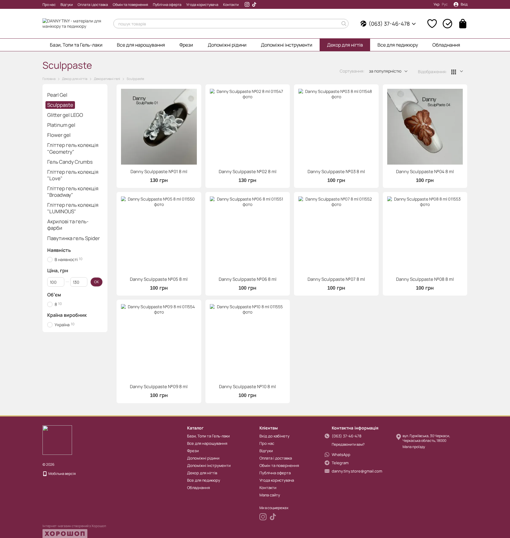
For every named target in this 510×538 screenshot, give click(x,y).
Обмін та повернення (130, 4)
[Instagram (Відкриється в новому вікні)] (247, 4)
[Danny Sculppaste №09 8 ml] (159, 342)
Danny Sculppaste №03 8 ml (336, 171)
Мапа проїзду (414, 446)
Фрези (186, 45)
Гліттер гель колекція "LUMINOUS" (72, 208)
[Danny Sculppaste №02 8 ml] (248, 127)
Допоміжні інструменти (286, 45)
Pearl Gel (57, 94)
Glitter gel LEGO (65, 114)
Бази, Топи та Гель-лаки (76, 45)
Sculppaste (60, 104)
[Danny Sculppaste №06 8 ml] (248, 234)
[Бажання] (432, 23)
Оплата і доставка (93, 4)
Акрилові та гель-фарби (68, 224)
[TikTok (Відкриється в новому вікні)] (254, 4)
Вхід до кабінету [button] (274, 436)
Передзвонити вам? (348, 444)
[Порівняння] (447, 23)
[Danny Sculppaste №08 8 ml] (425, 234)
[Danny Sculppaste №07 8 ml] (336, 234)
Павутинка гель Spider (73, 238)
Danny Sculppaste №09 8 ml (159, 386)
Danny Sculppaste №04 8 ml (425, 171)
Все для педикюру (397, 45)
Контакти (231, 4)
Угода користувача (202, 4)
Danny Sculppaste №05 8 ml (159, 279)
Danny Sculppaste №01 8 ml (158, 171)
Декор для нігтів (345, 45)
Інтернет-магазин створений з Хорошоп (74, 526)
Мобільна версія (62, 473)
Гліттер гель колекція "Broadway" (72, 191)
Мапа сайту (269, 495)
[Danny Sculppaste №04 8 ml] (425, 127)
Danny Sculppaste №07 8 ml (336, 279)
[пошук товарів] (344, 23)
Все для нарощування (141, 45)
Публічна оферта (167, 4)
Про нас (49, 4)
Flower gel (59, 135)
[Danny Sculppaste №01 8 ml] (159, 127)
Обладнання (446, 45)
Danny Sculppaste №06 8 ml (248, 279)
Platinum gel (61, 125)
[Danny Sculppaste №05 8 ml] (159, 234)
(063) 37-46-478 (389, 23)
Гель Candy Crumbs (70, 161)
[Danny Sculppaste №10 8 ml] (248, 342)
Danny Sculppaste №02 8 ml (248, 171)
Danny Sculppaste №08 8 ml (425, 279)
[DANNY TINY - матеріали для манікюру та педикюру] (57, 439)
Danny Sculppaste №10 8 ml (247, 386)
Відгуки (67, 4)
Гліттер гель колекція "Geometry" (72, 148)
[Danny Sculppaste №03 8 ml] (336, 127)
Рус (445, 4)
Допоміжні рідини (227, 45)
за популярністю (385, 71)
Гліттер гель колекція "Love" (72, 175)
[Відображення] (457, 71)
